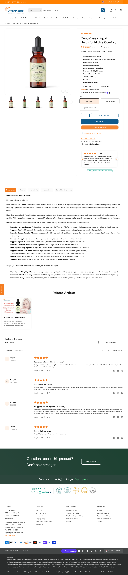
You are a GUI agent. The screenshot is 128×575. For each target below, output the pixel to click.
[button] (121, 10)
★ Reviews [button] (2, 289)
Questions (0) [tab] (19, 350)
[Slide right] (67, 90)
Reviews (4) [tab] (9, 350)
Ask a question (111, 342)
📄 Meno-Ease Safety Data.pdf (92, 133)
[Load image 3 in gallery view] (38, 102)
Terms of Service (41, 513)
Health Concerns (26, 18)
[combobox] (73, 10)
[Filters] (108, 350)
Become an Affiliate (103, 516)
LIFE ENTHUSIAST (13, 551)
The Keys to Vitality (72, 513)
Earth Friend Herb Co (86, 34)
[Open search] (102, 350)
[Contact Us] (116, 10)
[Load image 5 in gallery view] (65, 102)
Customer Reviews (72, 519)
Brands (75, 18)
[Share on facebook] (114, 370)
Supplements (48, 18)
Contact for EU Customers (111, 572)
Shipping (83, 89)
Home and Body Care (63, 18)
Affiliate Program (89, 572)
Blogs (83, 18)
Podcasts (69, 521)
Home (8, 23)
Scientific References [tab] (64, 190)
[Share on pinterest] (122, 370)
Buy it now (99, 121)
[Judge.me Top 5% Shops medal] (93, 490)
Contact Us (39, 524)
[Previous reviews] (82, 159)
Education (92, 18)
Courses (99, 521)
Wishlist (99, 510)
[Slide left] (63, 90)
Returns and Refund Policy (44, 521)
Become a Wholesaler (104, 519)
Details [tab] (22, 190)
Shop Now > (23, 2)
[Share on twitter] (118, 371)
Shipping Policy (40, 519)
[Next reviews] (117, 159)
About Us (39, 510)
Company (102, 18)
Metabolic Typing (71, 510)
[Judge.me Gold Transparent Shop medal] (76, 490)
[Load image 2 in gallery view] (24, 102)
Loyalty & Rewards (103, 513)
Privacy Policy (40, 516)
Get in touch (90, 462)
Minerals (37, 18)
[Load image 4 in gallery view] (51, 102)
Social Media (112, 18)
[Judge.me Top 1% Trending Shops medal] (84, 490)
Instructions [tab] (47, 190)
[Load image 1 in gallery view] (11, 102)
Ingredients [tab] (34, 190)
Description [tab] (10, 190)
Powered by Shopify (24, 551)
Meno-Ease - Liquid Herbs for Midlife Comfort (25, 23)
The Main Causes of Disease (75, 516)
